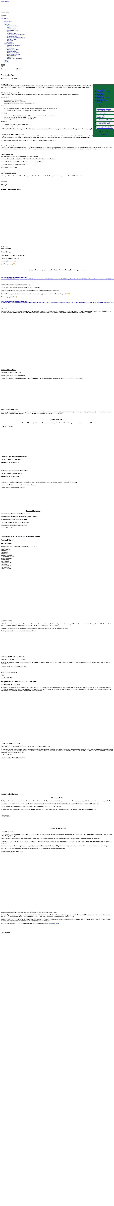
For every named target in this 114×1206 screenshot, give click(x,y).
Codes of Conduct (12, 51)
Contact (6, 60)
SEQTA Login (4, 18)
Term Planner (10, 48)
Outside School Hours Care (14, 58)
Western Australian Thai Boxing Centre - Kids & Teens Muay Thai (105, 127)
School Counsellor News (103, 91)
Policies (9, 31)
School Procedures (12, 33)
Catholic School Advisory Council (16, 37)
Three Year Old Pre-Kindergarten (16, 34)
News (8, 46)
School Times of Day (13, 49)
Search (3, 64)
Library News (100, 94)
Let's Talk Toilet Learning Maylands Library (103, 116)
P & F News (99, 93)
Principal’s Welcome (12, 25)
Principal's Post (100, 90)
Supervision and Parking (13, 54)
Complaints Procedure (13, 52)
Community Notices (101, 100)
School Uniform (11, 55)
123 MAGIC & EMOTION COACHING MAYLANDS (103, 123)
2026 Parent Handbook (13, 45)
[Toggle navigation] (1, 17)
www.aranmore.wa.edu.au (52, 923)
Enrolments (10, 42)
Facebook (6, 61)
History (9, 27)
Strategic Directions (12, 30)
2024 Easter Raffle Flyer (102, 113)
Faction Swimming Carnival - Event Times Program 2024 (104, 109)
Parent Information (9, 43)
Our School (7, 24)
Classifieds (99, 101)
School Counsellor (12, 36)
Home (5, 22)
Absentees (10, 57)
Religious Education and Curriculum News (102, 98)
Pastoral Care (99, 95)
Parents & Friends (12, 39)
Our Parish (10, 40)
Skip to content (5, 1)
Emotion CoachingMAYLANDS (104, 119)
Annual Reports (11, 28)
